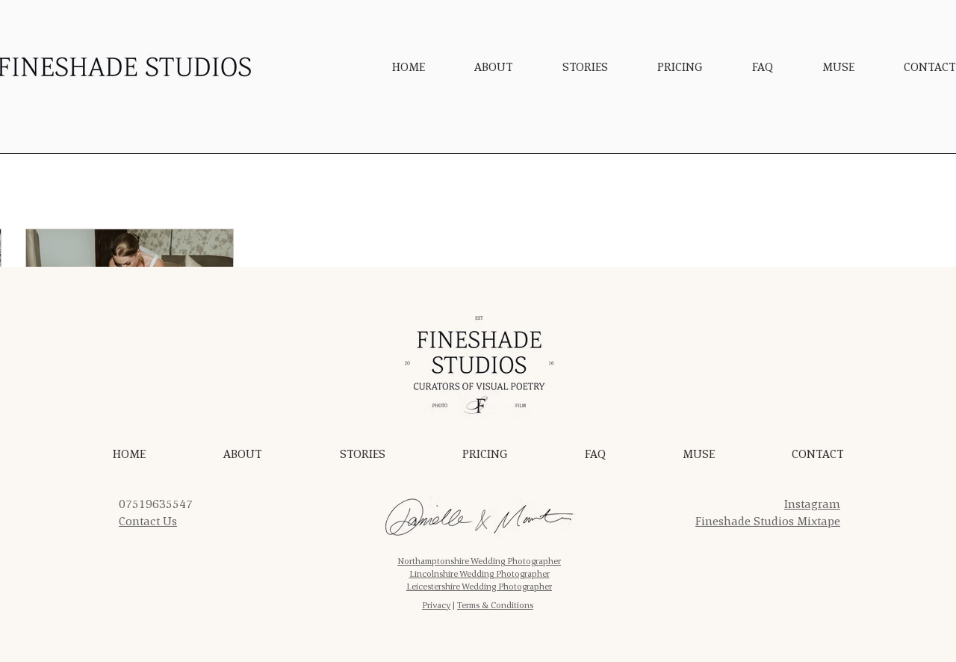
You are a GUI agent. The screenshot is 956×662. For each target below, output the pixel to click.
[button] (585, 66)
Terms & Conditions (495, 604)
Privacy (436, 604)
